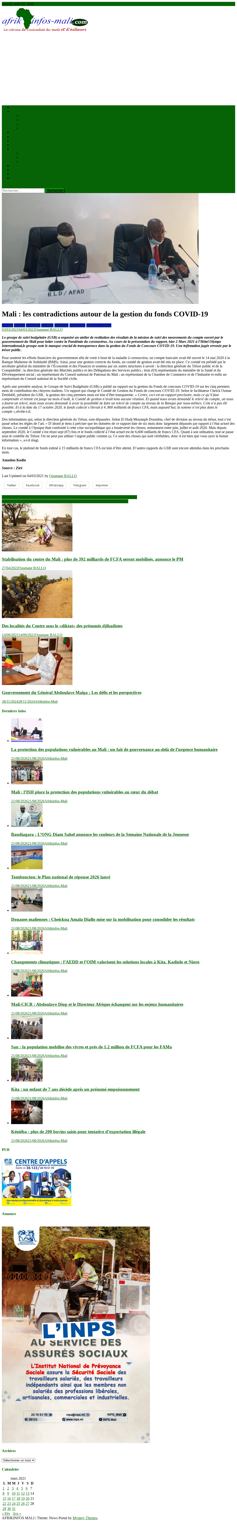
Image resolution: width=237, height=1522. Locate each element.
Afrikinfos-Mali (46, 701)
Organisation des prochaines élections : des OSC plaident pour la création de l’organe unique (69, 497)
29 (4, 1509)
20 (27, 1498)
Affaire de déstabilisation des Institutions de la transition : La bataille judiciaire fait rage (65, 501)
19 (23, 1498)
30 (9, 1509)
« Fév (6, 1514)
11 (18, 1493)
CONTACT (20, 178)
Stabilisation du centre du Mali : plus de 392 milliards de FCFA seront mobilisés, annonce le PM (92, 559)
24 (14, 1504)
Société (16, 149)
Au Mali (26, 120)
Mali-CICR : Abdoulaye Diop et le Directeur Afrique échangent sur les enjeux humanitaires (97, 1004)
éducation (27, 153)
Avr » (17, 1514)
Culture (25, 157)
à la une (26, 116)
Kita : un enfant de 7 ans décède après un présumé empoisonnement (75, 1089)
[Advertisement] (118, 69)
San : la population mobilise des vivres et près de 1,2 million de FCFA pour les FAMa (91, 1046)
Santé (15, 145)
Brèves (16, 132)
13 (27, 1493)
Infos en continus (98, 325)
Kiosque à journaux (25, 174)
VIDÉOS (18, 170)
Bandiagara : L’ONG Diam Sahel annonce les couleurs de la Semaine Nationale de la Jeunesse (100, 834)
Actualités (18, 111)
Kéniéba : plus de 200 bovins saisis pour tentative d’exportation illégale (78, 1131)
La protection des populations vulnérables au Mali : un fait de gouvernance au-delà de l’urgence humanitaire (114, 749)
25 (18, 1504)
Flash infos (77, 325)
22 (4, 1504)
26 (23, 1504)
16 (9, 1498)
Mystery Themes (85, 1518)
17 (14, 1498)
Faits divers (28, 161)
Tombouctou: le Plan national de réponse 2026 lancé (60, 877)
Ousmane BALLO (49, 329)
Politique (17, 141)
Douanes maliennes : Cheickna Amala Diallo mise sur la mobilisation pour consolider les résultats (103, 919)
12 (23, 1493)
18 (18, 1498)
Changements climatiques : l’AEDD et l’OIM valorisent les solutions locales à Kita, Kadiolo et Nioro (105, 961)
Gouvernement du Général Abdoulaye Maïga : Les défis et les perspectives (71, 692)
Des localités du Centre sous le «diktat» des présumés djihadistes (62, 625)
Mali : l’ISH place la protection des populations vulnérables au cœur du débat (84, 792)
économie (18, 136)
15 (4, 1498)
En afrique (28, 124)
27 (27, 1504)
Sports (15, 166)
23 (9, 1504)
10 (14, 1493)
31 (14, 1509)
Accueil (16, 107)
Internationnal (30, 128)
